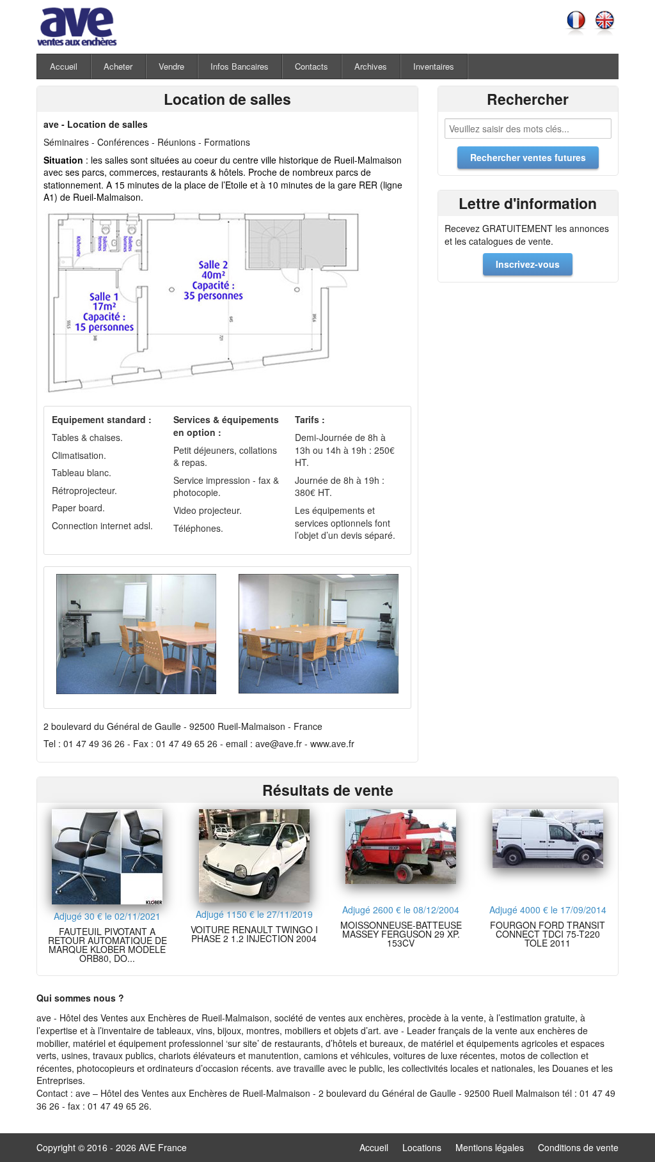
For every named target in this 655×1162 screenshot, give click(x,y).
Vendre (171, 66)
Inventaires (433, 66)
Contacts (311, 66)
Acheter (118, 66)
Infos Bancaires (239, 66)
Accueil (63, 66)
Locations (421, 1147)
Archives (370, 66)
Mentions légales (489, 1147)
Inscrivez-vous (528, 264)
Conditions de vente (578, 1147)
